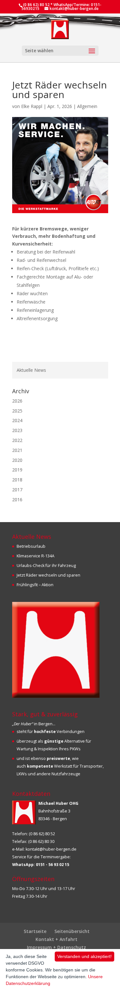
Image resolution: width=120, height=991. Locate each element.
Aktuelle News (31, 370)
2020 (17, 460)
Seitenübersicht (72, 931)
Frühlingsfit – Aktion (35, 584)
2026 (17, 401)
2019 (17, 470)
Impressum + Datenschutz (56, 947)
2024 (17, 420)
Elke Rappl (31, 106)
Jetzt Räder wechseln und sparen (48, 575)
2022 (17, 440)
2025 (17, 411)
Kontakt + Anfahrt (56, 939)
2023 (17, 430)
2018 (17, 480)
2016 (17, 499)
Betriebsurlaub (31, 546)
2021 (17, 450)
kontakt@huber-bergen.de (51, 849)
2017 (17, 490)
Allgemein (87, 106)
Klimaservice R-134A (35, 556)
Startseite (35, 931)
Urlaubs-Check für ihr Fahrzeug (46, 565)
